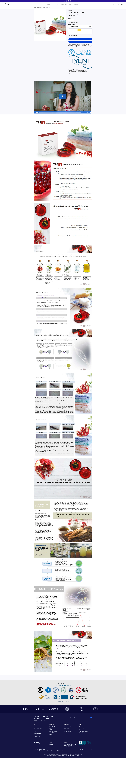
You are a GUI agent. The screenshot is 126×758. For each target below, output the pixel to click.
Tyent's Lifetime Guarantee (54, 732)
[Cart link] (116, 4)
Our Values (51, 729)
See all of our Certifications (63, 701)
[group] (26, 709)
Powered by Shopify (42, 749)
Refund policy (41, 750)
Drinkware (36, 734)
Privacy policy (36, 750)
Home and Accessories (38, 736)
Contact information (60, 750)
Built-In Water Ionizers (38, 728)
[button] (91, 717)
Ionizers (35, 724)
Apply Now (70, 73)
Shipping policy (53, 750)
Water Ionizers (36, 726)
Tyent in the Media (67, 731)
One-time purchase (74, 26)
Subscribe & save (75, 29)
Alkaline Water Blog (82, 729)
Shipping (69, 16)
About (80, 724)
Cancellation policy (68, 750)
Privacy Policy (81, 728)
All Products (39, 7)
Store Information (52, 724)
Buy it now (80, 41)
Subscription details (74, 35)
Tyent (37, 749)
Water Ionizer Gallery (53, 726)
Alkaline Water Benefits (83, 731)
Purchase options (71, 24)
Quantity (69, 18)
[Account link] (118, 4)
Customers (66, 724)
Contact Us (51, 734)
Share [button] (71, 75)
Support (50, 728)
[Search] (113, 4)
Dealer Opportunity (67, 726)
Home (35, 7)
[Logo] (7, 4)
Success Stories (67, 729)
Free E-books (66, 728)
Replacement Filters (37, 733)
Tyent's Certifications (53, 731)
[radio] (69, 26)
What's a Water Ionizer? (83, 732)
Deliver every (72, 31)
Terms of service (47, 750)
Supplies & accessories (39, 731)
